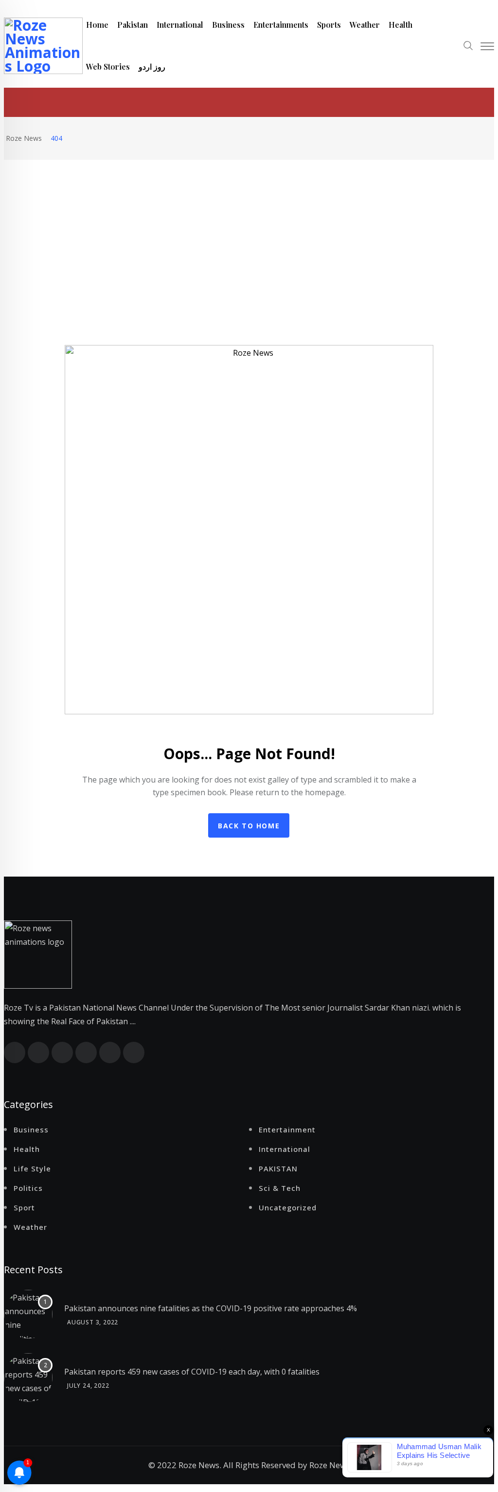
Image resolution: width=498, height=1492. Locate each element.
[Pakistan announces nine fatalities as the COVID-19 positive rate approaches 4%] (28, 1314)
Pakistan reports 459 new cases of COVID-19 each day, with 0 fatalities (192, 1371)
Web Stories (108, 66)
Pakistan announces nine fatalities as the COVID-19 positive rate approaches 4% (210, 1308)
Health (400, 24)
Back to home (249, 825)
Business (228, 24)
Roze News (329, 1465)
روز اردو (152, 66)
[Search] (468, 47)
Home (97, 24)
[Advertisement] (249, 233)
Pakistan (132, 24)
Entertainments (280, 24)
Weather (365, 24)
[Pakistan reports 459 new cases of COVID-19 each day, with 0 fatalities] (28, 1377)
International (180, 24)
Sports (329, 24)
